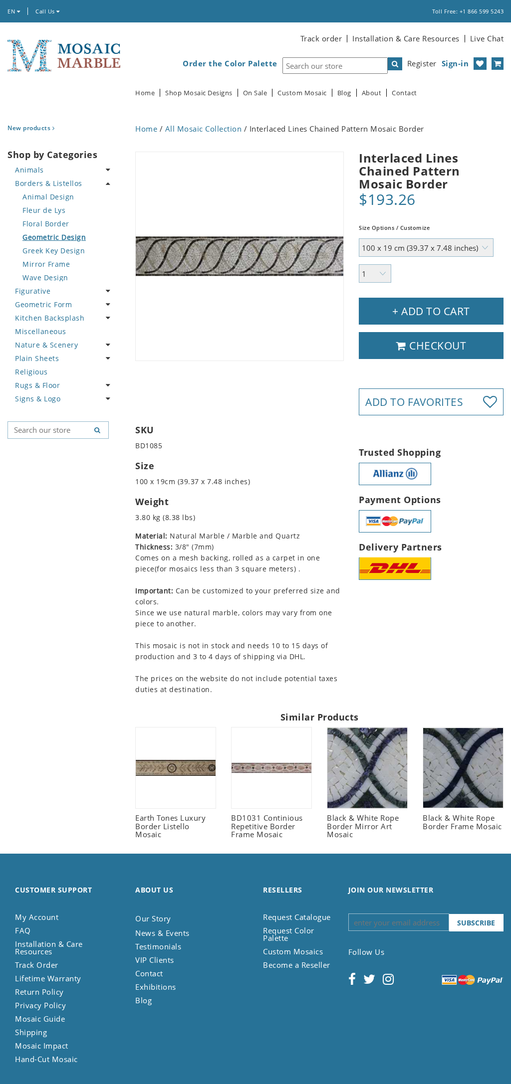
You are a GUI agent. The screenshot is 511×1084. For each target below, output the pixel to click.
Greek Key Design (53, 250)
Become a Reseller (296, 965)
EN (12, 11)
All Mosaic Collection (203, 129)
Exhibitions (155, 987)
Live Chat (487, 38)
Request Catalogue (297, 917)
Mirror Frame (46, 264)
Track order (321, 38)
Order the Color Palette (230, 63)
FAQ (23, 930)
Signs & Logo (37, 398)
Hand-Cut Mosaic (46, 1059)
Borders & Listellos (48, 183)
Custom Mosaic (302, 93)
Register (422, 63)
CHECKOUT (437, 346)
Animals (29, 170)
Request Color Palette (288, 934)
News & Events (162, 933)
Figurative (32, 291)
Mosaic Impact (41, 1046)
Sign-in (455, 63)
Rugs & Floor (37, 385)
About (372, 93)
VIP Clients (154, 960)
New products (29, 128)
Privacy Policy (40, 1005)
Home (145, 93)
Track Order (36, 965)
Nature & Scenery (46, 345)
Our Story (153, 918)
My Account (36, 917)
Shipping (31, 1032)
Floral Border (45, 223)
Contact (404, 93)
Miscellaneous (40, 331)
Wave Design (45, 277)
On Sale (255, 93)
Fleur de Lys (43, 210)
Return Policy (39, 992)
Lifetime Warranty (48, 978)
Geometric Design (54, 237)
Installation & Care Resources (406, 38)
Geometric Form (43, 304)
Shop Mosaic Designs (199, 93)
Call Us (45, 11)
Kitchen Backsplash (49, 318)
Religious (31, 371)
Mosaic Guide (40, 1019)
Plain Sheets (37, 358)
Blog (344, 93)
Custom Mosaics (293, 951)
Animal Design (48, 196)
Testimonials (158, 946)
